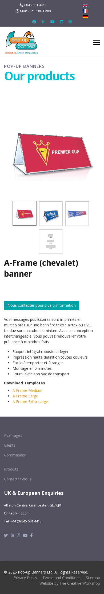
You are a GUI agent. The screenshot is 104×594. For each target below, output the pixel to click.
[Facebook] (34, 21)
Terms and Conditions (61, 577)
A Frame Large (25, 395)
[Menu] (96, 43)
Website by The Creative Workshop (69, 583)
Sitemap (93, 577)
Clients (9, 445)
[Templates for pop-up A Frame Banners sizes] (50, 241)
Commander (15, 455)
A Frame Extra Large (30, 401)
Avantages (13, 435)
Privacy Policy (25, 577)
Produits (11, 469)
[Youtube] (52, 21)
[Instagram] (70, 21)
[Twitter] (43, 21)
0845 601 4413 (35, 5)
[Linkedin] (61, 21)
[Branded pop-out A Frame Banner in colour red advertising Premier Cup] (52, 149)
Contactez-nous (17, 478)
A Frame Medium (27, 390)
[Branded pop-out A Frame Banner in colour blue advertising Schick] (51, 213)
